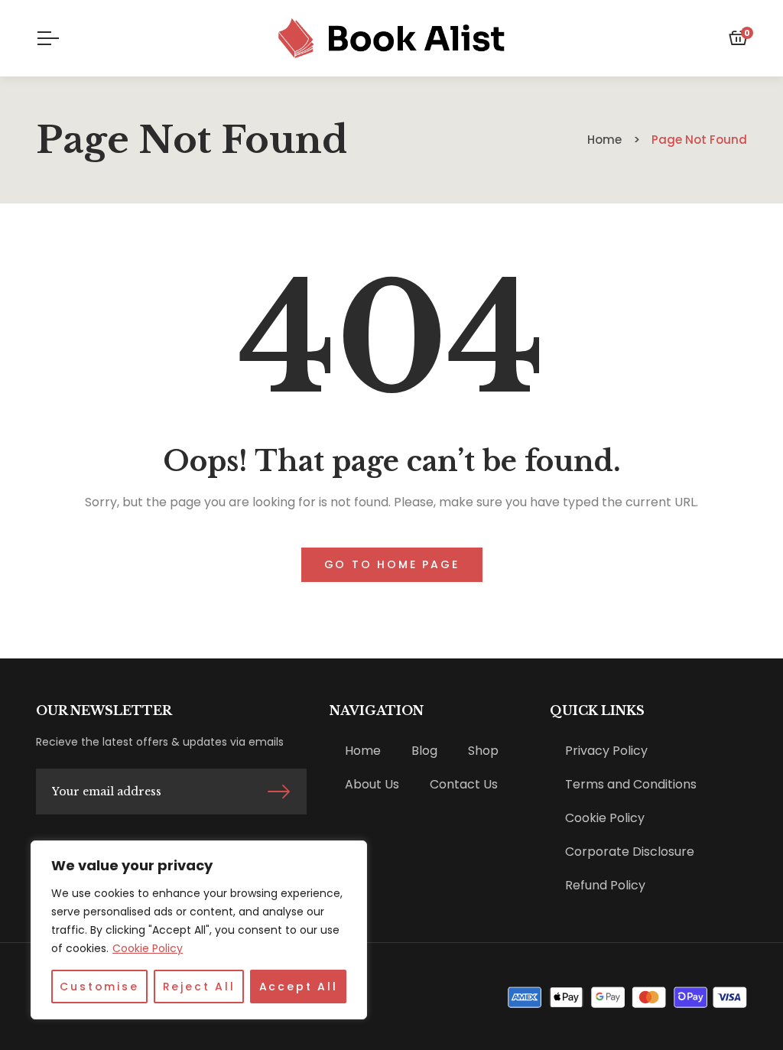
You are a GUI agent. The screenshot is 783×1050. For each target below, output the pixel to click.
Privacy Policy (606, 750)
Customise (99, 986)
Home (363, 750)
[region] (199, 929)
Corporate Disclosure (629, 851)
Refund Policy (605, 885)
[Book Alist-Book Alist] (392, 38)
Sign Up (278, 791)
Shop (483, 750)
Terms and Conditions (631, 784)
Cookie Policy (147, 948)
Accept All (298, 986)
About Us (372, 784)
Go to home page (392, 564)
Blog (424, 750)
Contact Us (464, 784)
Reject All (199, 986)
